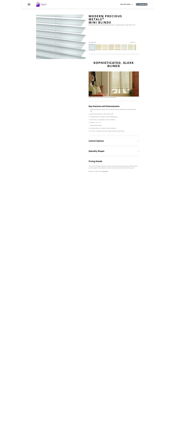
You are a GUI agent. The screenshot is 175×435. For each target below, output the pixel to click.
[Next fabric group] (135, 42)
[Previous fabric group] (129, 42)
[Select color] (92, 47)
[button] (29, 4)
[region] (61, 37)
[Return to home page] (55, 4)
